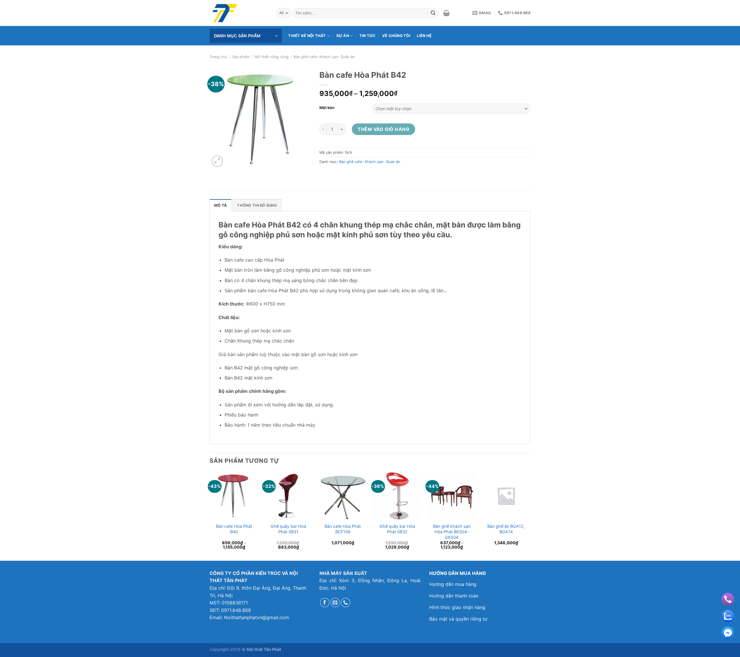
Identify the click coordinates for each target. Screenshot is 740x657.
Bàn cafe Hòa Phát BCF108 (343, 529)
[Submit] (433, 13)
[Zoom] (217, 161)
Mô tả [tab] (220, 205)
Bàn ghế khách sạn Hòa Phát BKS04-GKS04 (451, 531)
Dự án (342, 36)
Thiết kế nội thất (307, 36)
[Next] (530, 515)
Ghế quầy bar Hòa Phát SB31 (288, 529)
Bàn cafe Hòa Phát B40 (234, 529)
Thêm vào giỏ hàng (383, 129)
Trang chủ (218, 57)
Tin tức (367, 36)
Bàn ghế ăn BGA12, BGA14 (506, 529)
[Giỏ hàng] (446, 13)
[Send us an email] (335, 602)
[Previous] (210, 515)
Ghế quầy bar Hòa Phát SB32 (397, 529)
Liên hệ (424, 36)
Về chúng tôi (396, 36)
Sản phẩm (240, 57)
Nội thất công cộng (271, 57)
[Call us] (345, 602)
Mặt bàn (326, 108)
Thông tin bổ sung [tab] (257, 205)
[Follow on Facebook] (325, 602)
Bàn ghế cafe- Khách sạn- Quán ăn (324, 57)
